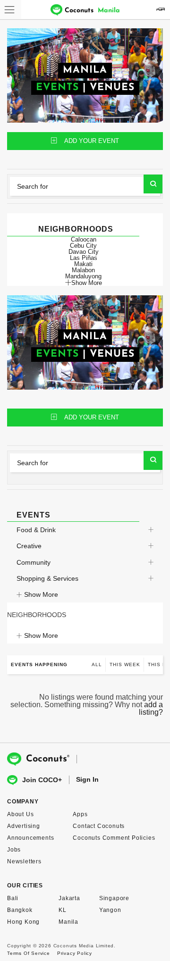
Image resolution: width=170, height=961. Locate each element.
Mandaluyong (83, 276)
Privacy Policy (74, 953)
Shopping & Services (47, 578)
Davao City (83, 251)
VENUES (112, 87)
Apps (80, 814)
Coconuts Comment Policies (114, 838)
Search (153, 184)
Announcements (30, 838)
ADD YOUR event (91, 140)
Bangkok (20, 910)
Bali (12, 898)
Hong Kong (23, 922)
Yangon (110, 910)
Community (34, 562)
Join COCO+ (42, 780)
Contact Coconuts (99, 826)
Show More (86, 282)
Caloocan (83, 239)
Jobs (14, 849)
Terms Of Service (28, 953)
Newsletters (24, 861)
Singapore (114, 898)
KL (63, 910)
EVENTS (57, 87)
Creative (29, 546)
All (97, 664)
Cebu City (83, 245)
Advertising (23, 826)
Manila (68, 922)
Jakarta (69, 898)
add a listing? (151, 708)
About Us (20, 814)
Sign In (87, 779)
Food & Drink (36, 530)
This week (125, 664)
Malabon (83, 270)
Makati (83, 263)
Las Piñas (83, 257)
